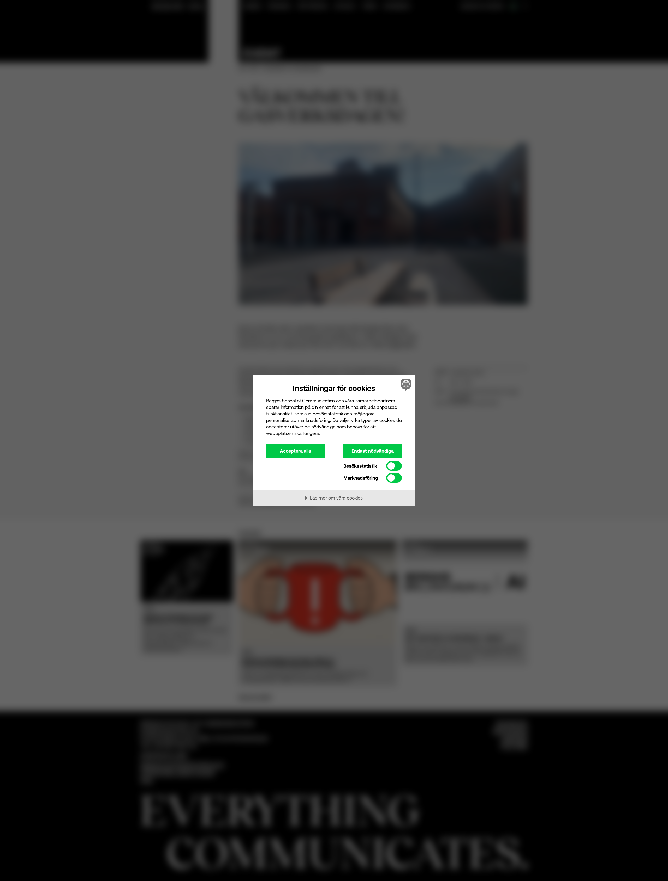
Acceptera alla (295, 451)
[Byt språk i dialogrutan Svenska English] (405, 385)
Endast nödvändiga (372, 451)
